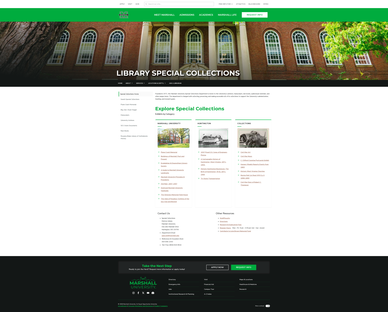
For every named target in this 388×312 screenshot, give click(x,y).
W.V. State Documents (129, 125)
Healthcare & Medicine (248, 284)
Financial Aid (209, 284)
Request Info (243, 267)
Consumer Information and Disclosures (140, 306)
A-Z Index (208, 294)
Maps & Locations (246, 279)
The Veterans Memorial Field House (174, 195)
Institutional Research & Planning (181, 294)
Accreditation (122, 306)
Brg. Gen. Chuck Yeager (129, 110)
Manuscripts (125, 115)
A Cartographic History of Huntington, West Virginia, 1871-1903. (213, 162)
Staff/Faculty (225, 218)
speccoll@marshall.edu (170, 236)
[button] (225, 4)
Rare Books (125, 131)
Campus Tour (209, 289)
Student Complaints (161, 306)
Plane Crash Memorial (128, 104)
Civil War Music (246, 156)
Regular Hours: (225, 228)
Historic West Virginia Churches (253, 171)
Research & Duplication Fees (230, 225)
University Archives (127, 120)
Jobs (170, 289)
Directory (172, 279)
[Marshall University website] (124, 15)
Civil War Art (245, 152)
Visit (206, 279)
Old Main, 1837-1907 (169, 184)
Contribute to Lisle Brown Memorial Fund (235, 231)
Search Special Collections (130, 99)
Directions (224, 221)
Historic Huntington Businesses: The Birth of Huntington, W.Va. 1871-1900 (215, 172)
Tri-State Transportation (210, 178)
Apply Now (217, 267)
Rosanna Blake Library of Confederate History (134, 137)
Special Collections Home (129, 94)
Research (242, 289)
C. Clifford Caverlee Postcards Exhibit (255, 160)
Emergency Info (174, 284)
